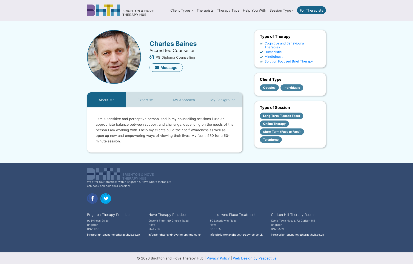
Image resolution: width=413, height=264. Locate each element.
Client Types (180, 10)
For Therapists (311, 10)
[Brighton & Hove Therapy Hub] (120, 10)
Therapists (205, 10)
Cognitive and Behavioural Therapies (285, 45)
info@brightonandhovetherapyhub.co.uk (113, 234)
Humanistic (273, 52)
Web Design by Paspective (254, 258)
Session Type (280, 10)
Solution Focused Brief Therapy (289, 61)
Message (168, 67)
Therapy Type (228, 10)
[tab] (106, 99)
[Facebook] (93, 198)
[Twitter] (105, 198)
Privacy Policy (218, 258)
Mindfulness (274, 57)
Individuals (292, 87)
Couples (269, 87)
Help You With (254, 10)
